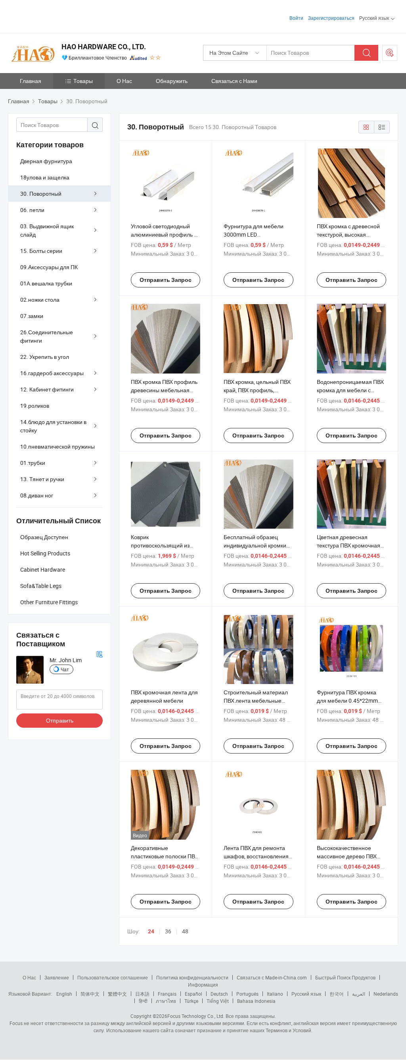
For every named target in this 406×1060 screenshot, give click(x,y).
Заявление (56, 977)
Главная (30, 81)
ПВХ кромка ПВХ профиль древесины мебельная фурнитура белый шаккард (165, 390)
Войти (296, 18)
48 (185, 931)
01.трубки (32, 462)
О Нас (124, 81)
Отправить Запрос (166, 280)
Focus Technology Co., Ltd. (195, 1016)
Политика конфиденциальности (192, 977)
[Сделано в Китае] (59, 15)
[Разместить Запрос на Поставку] (389, 53)
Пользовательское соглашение (112, 977)
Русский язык (306, 994)
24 (151, 931)
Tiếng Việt (218, 1001)
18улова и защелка (44, 177)
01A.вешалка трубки (46, 283)
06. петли (32, 210)
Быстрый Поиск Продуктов (345, 977)
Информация (203, 984)
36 (168, 931)
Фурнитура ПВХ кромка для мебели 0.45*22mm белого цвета (347, 700)
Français (167, 994)
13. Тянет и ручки (42, 479)
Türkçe (191, 1001)
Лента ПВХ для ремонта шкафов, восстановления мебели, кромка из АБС (256, 856)
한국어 (336, 994)
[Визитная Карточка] (99, 653)
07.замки (31, 316)
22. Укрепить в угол (44, 356)
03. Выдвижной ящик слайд (47, 230)
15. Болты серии (41, 250)
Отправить (59, 720)
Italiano (275, 994)
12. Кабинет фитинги (47, 389)
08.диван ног (36, 495)
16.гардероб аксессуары (52, 373)
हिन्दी (143, 1001)
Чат (65, 669)
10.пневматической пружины (57, 446)
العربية (358, 994)
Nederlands (385, 994)
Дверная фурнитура (46, 161)
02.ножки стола (39, 299)
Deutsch (219, 994)
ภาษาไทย (166, 1001)
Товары (83, 81)
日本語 (142, 994)
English (64, 994)
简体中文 (90, 994)
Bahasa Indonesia (256, 1001)
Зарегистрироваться (331, 18)
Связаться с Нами (234, 81)
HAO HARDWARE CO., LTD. (103, 46)
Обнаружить (172, 81)
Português (247, 994)
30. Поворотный (40, 193)
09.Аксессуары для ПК (49, 267)
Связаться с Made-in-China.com (272, 977)
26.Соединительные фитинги (46, 336)
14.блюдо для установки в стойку (53, 426)
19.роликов (34, 405)
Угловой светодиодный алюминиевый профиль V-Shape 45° (165, 234)
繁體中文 (117, 994)
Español (193, 994)
